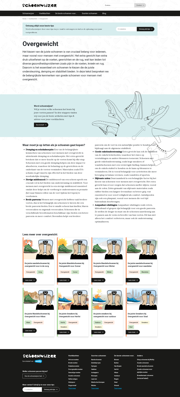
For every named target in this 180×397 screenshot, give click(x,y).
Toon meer (72, 388)
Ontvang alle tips (144, 29)
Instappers (95, 372)
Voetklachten (44, 13)
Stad (130, 327)
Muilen (93, 385)
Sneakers (64, 327)
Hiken (28, 322)
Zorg (40, 272)
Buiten (116, 363)
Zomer (75, 272)
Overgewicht (30, 272)
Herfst (63, 322)
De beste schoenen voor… (66, 13)
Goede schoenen (74, 376)
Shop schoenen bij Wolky (145, 359)
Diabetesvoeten (73, 366)
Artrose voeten (73, 359)
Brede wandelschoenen (145, 366)
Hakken (93, 369)
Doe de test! (40, 125)
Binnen (116, 359)
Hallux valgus (73, 379)
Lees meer (28, 280)
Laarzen (94, 379)
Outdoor (98, 322)
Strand (116, 385)
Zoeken (139, 5)
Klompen (94, 376)
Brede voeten (73, 363)
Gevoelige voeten (74, 372)
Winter (109, 272)
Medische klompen (97, 382)
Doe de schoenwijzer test (33, 376)
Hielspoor (71, 382)
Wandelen (145, 272)
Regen (116, 379)
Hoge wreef (72, 385)
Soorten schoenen (89, 13)
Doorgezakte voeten (75, 369)
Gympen (94, 366)
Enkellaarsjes (96, 363)
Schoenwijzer (28, 13)
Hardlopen (117, 366)
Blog (104, 13)
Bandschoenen (96, 359)
